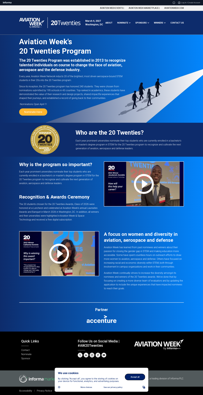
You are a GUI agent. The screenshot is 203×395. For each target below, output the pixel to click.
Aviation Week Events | (112, 8)
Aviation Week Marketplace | (144, 8)
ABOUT (108, 23)
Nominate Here (33, 111)
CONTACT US (177, 23)
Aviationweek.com (174, 8)
